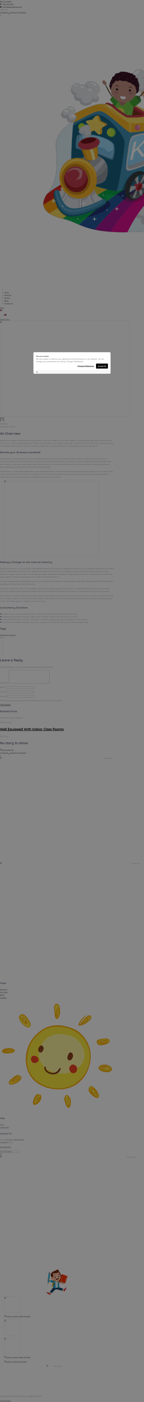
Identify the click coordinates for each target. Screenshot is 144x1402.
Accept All (102, 366)
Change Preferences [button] (85, 366)
